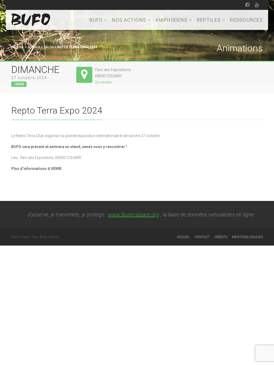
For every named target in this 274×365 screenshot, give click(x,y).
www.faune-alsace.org (133, 214)
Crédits (220, 237)
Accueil (17, 47)
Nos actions (129, 20)
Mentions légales (247, 237)
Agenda (34, 47)
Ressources (246, 20)
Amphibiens (171, 20)
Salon (49, 47)
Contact (202, 237)
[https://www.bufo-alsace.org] (30, 19)
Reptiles (209, 20)
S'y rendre (103, 82)
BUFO (96, 20)
